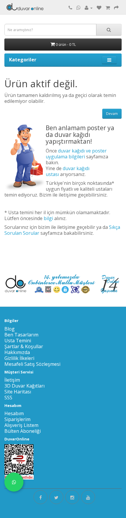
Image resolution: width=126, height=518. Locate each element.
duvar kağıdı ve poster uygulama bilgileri (76, 153)
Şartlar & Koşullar (23, 346)
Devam (112, 113)
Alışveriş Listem (21, 425)
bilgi (48, 218)
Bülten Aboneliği (22, 431)
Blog (9, 329)
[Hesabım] (89, 7)
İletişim (12, 380)
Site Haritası (17, 391)
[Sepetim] (107, 7)
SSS (8, 397)
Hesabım (14, 413)
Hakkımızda (17, 352)
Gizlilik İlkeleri (19, 358)
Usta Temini (17, 340)
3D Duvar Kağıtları (24, 386)
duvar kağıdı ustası (67, 171)
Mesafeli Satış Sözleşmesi (32, 364)
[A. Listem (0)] (99, 7)
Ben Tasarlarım (21, 334)
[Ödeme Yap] (116, 7)
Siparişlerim (17, 419)
